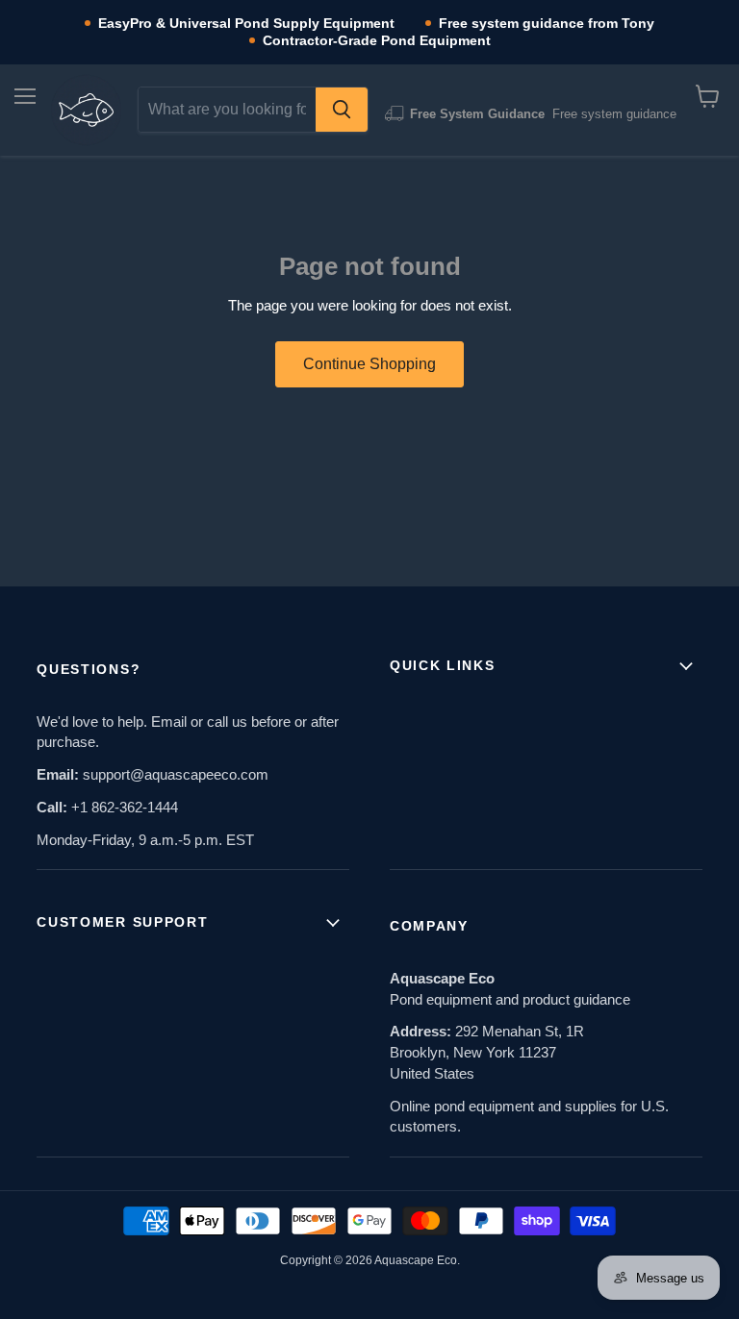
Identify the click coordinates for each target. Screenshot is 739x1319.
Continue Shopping (369, 364)
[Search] (342, 109)
